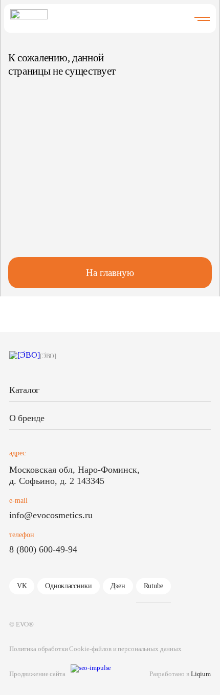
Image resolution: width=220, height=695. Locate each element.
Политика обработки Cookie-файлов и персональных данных (95, 649)
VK (22, 586)
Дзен (118, 586)
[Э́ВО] (48, 356)
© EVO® (21, 624)
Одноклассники (68, 586)
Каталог (24, 390)
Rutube (153, 586)
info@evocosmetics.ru (51, 515)
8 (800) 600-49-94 (43, 549)
